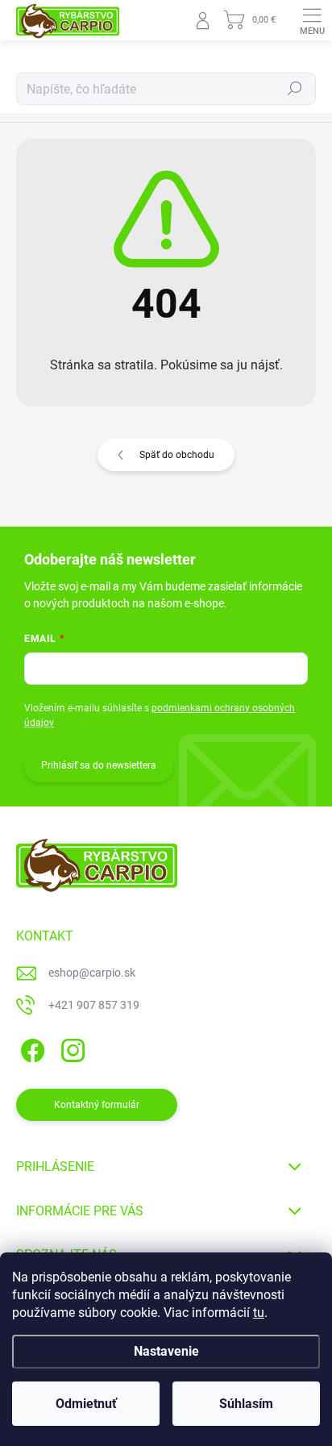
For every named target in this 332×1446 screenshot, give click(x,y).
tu (258, 1312)
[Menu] (312, 20)
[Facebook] (30, 1047)
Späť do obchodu (176, 454)
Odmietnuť (86, 1403)
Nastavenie (166, 1351)
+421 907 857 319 (93, 1004)
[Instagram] (70, 1047)
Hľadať (295, 88)
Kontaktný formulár (96, 1105)
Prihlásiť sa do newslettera (98, 765)
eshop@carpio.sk (91, 972)
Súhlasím (246, 1403)
